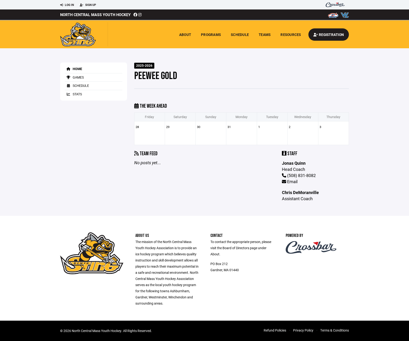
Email (292, 181)
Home (77, 68)
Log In (69, 5)
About (185, 34)
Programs (211, 34)
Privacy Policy (303, 330)
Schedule (240, 34)
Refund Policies (275, 330)
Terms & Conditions (334, 330)
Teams (265, 34)
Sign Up (90, 5)
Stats (77, 94)
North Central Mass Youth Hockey (95, 14)
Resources (290, 34)
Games (78, 77)
